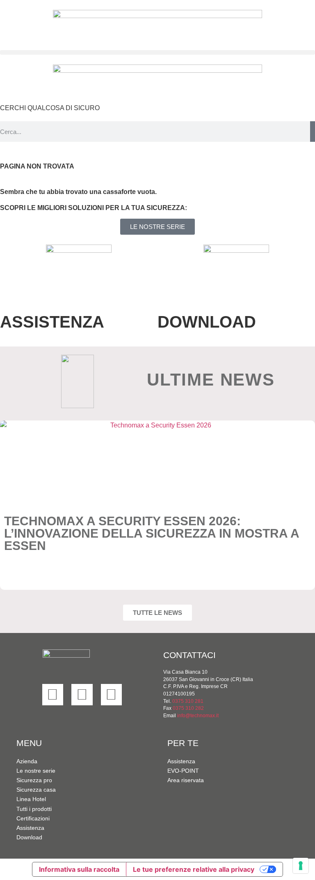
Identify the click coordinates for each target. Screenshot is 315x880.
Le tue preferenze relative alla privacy (193, 869)
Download (29, 837)
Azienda (26, 761)
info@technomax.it (197, 715)
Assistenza (30, 828)
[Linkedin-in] (53, 694)
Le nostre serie (35, 770)
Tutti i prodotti (34, 809)
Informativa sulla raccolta (79, 869)
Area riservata (185, 780)
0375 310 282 (188, 708)
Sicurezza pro (34, 780)
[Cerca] (312, 131)
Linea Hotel (31, 799)
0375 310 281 (187, 701)
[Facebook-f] (82, 694)
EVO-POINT (183, 770)
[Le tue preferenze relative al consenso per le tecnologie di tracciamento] (300, 865)
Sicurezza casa (36, 789)
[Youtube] (111, 694)
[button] (157, 52)
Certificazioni (33, 818)
